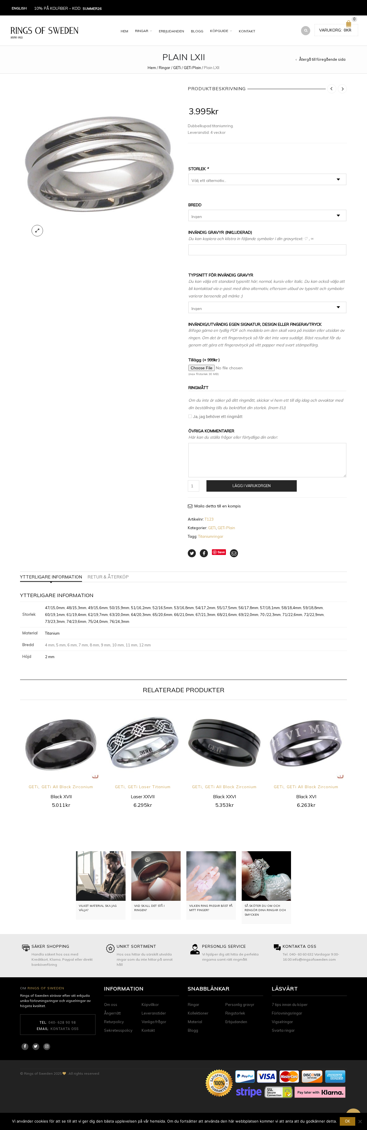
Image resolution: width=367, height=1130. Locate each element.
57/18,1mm (270, 607)
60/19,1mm (55, 614)
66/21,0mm (184, 614)
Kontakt (247, 31)
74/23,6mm (76, 621)
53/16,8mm (184, 607)
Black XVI (306, 796)
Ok (347, 1121)
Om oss (110, 1004)
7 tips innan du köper (290, 1004)
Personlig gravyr (239, 1004)
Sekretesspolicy (118, 1030)
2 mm (49, 656)
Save (221, 552)
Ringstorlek (235, 1013)
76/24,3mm (119, 621)
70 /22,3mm (270, 614)
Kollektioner (198, 1013)
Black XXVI (224, 796)
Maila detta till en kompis (217, 506)
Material (195, 1021)
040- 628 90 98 (62, 1022)
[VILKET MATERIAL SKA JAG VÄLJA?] (101, 876)
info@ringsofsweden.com (314, 959)
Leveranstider (154, 1013)
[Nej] (360, 1121)
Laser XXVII (143, 796)
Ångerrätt (112, 1013)
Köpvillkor (150, 1004)
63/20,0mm (119, 614)
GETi (177, 67)
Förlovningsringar (287, 1013)
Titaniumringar (210, 536)
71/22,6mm (292, 614)
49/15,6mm (98, 607)
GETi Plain (192, 67)
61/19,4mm (76, 614)
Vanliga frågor (154, 1021)
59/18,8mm (313, 607)
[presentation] (12, 749)
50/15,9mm (119, 607)
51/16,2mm (141, 607)
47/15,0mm (55, 607)
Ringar (141, 31)
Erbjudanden (171, 31)
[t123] (99, 161)
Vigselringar (282, 1021)
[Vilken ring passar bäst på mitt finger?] (211, 876)
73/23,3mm (55, 621)
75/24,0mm (98, 621)
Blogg (197, 31)
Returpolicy (114, 1021)
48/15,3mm (76, 607)
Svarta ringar (283, 1030)
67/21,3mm (205, 614)
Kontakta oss (64, 1028)
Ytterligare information (51, 577)
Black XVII (61, 796)
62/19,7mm (98, 614)
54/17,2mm (205, 607)
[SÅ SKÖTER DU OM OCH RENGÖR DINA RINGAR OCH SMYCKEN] (266, 876)
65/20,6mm (162, 614)
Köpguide (219, 31)
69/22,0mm (248, 614)
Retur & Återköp (108, 577)
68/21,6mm (227, 614)
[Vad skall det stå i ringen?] (156, 876)
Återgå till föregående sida (322, 59)
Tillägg (204, 359)
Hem (124, 31)
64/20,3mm (141, 614)
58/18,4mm (291, 607)
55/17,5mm (227, 607)
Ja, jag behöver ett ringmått (218, 416)
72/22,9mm (314, 614)
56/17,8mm (248, 607)
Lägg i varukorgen (252, 485)
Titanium (52, 633)
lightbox (37, 230)
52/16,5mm (162, 607)
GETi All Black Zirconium (67, 786)
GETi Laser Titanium (149, 786)
